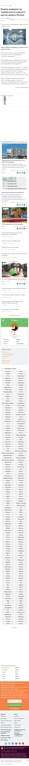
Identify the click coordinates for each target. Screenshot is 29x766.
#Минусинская (8, 591)
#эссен (21, 453)
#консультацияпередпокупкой (8, 460)
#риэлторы (8, 378)
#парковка (20, 412)
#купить (8, 430)
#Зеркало (8, 417)
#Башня (21, 535)
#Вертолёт (20, 476)
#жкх (21, 371)
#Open (8, 551)
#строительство (8, 457)
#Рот (8, 555)
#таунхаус (8, 437)
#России (8, 521)
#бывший (21, 578)
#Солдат (8, 501)
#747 (21, 482)
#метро (21, 407)
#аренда (21, 385)
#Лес (21, 469)
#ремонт (21, 380)
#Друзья (21, 585)
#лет (21, 514)
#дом (8, 398)
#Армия (21, 496)
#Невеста (8, 519)
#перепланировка (8, 392)
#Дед (21, 510)
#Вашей (8, 528)
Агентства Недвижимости (6, 720)
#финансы (21, 378)
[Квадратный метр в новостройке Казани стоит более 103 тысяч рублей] (14, 151)
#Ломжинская (8, 476)
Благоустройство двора (6, 725)
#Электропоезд (21, 612)
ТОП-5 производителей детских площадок (12, 224)
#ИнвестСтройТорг (21, 503)
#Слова (21, 544)
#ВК (21, 603)
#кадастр (8, 446)
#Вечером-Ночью (8, 478)
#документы (8, 407)
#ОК (8, 603)
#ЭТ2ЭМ (21, 564)
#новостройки (21, 428)
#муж (8, 580)
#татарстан (8, 442)
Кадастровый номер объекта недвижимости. (13, 192)
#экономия (20, 430)
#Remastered (8, 607)
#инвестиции (8, 389)
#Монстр (21, 530)
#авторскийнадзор (21, 457)
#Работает (21, 539)
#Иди (21, 562)
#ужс (21, 589)
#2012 (21, 580)
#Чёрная (8, 492)
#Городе (8, 464)
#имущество (21, 394)
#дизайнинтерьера (21, 435)
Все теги (14, 627)
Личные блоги (5, 362)
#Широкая (21, 485)
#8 (21, 507)
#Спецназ (21, 498)
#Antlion (8, 532)
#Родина (21, 566)
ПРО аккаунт (4, 740)
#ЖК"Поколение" (21, 505)
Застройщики (4, 718)
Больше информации (8, 764)
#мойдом (8, 382)
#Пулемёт (21, 501)
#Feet (8, 601)
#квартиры (8, 428)
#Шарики (21, 605)
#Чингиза (8, 469)
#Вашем (8, 526)
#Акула (21, 492)
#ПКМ (8, 503)
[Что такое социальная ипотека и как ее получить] (14, 269)
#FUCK (8, 623)
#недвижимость (8, 387)
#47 (8, 610)
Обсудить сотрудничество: (18, 734)
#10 (8, 514)
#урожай (21, 569)
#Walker (21, 598)
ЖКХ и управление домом (6, 727)
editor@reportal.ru (14, 336)
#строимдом (21, 460)
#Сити (8, 535)
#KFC (21, 521)
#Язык (21, 553)
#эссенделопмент (8, 455)
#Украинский (21, 560)
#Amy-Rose (8, 598)
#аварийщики (21, 382)
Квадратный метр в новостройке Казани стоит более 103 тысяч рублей (13, 161)
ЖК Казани (3, 716)
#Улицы (21, 614)
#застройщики (21, 376)
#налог (8, 401)
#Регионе (21, 526)
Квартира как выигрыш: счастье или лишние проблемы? (14, 288)
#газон (21, 432)
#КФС (21, 523)
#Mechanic (20, 619)
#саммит (8, 410)
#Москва (21, 532)
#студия (8, 435)
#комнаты (21, 446)
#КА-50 (21, 489)
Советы (25, 281)
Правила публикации (14, 708)
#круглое (21, 419)
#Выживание (21, 519)
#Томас (8, 582)
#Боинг (8, 482)
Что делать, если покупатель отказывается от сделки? (13, 295)
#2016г (21, 587)
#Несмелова (8, 485)
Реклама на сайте (6, 737)
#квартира (8, 396)
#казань (21, 401)
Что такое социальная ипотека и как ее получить (14, 279)
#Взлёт (8, 544)
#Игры (20, 601)
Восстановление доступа (5, 732)
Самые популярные (14, 315)
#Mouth (21, 548)
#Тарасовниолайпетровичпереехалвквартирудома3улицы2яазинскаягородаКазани (21, 451)
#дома (8, 451)
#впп (8, 394)
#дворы (21, 373)
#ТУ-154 (21, 487)
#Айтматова (21, 467)
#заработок (8, 432)
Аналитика (10, 236)
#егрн (8, 439)
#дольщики (8, 380)
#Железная (21, 616)
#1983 (8, 596)
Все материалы (14, 261)
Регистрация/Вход (6, 729)
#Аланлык (21, 607)
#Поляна (21, 610)
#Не (8, 539)
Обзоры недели (23, 226)
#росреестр (21, 442)
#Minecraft (8, 616)
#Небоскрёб (21, 537)
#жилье (21, 398)
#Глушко (8, 480)
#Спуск (21, 462)
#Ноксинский (8, 462)
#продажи (8, 412)
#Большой (8, 569)
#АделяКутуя (8, 507)
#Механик (21, 621)
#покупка (21, 444)
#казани (21, 448)
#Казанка (21, 571)
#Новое (21, 591)
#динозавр (21, 596)
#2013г (21, 512)
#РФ (8, 498)
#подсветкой (21, 423)
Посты (6, 5)
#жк (8, 376)
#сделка (21, 389)
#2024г (8, 589)
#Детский (8, 542)
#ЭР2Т (8, 612)
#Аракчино (8, 594)
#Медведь (8, 471)
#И (21, 582)
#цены (8, 385)
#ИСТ (8, 505)
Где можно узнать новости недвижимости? (11, 240)
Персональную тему (6, 697)
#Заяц (8, 560)
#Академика (21, 478)
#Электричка (8, 566)
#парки (8, 373)
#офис (21, 387)
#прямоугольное (21, 421)
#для (21, 417)
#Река (8, 573)
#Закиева (21, 473)
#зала (8, 426)
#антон (21, 573)
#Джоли (8, 553)
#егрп (21, 439)
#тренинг (21, 410)
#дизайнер (21, 455)
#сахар (21, 594)
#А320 (8, 496)
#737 (8, 494)
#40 (8, 587)
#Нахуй (8, 564)
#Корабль (8, 562)
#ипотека (8, 371)
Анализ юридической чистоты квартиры (10, 309)
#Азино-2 (8, 467)
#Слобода (8, 487)
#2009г (8, 489)
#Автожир (8, 557)
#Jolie (21, 546)
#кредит (21, 396)
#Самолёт (21, 464)
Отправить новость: (19, 730)
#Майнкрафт (8, 614)
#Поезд (21, 471)
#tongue (8, 548)
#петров (8, 576)
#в (8, 448)
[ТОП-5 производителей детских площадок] (14, 215)
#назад (8, 517)
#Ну (21, 557)
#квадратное (8, 421)
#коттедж (21, 437)
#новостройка (21, 405)
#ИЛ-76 (21, 494)
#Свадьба (21, 517)
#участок (8, 444)
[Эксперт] (14, 332)
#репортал (8, 414)
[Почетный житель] (12, 332)
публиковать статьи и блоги (8, 687)
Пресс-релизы (11, 243)
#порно (21, 623)
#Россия (8, 537)
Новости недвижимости (22, 19)
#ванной (8, 419)
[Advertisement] (14, 122)
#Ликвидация (8, 523)
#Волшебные (8, 605)
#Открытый (21, 555)
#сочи (21, 392)
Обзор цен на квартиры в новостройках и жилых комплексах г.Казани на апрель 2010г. (12, 302)
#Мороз (8, 512)
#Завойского (8, 510)
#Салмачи (21, 480)
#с (8, 423)
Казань (2, 5)
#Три (8, 473)
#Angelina (8, 546)
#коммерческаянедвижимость (8, 453)
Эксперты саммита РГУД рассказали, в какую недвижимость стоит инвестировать (12, 233)
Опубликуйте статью (14, 701)
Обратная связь (5, 735)
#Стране (21, 528)
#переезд (21, 426)
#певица (8, 578)
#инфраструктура (21, 414)
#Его (8, 585)
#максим (21, 576)
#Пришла (8, 571)
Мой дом (3, 722)
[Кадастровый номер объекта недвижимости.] (14, 183)
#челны (8, 405)
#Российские (8, 530)
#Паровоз (21, 542)
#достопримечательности (8, 403)
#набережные (21, 403)
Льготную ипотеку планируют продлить (10, 247)
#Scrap (8, 619)
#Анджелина (21, 551)
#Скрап (8, 621)
